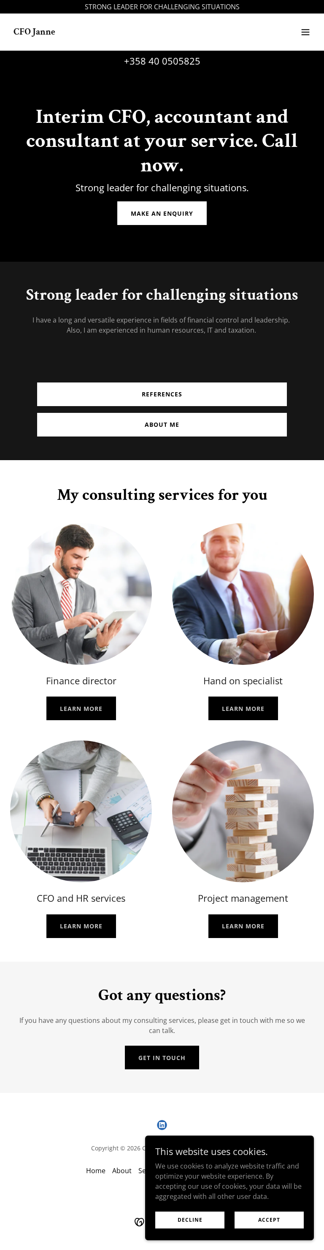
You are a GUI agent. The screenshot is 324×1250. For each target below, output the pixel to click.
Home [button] (95, 1170)
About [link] (122, 1170)
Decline (190, 1219)
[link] (34, 32)
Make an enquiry (162, 213)
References (162, 394)
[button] (305, 32)
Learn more (81, 709)
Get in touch (162, 1058)
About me (162, 424)
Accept (269, 1219)
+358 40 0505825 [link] (162, 60)
